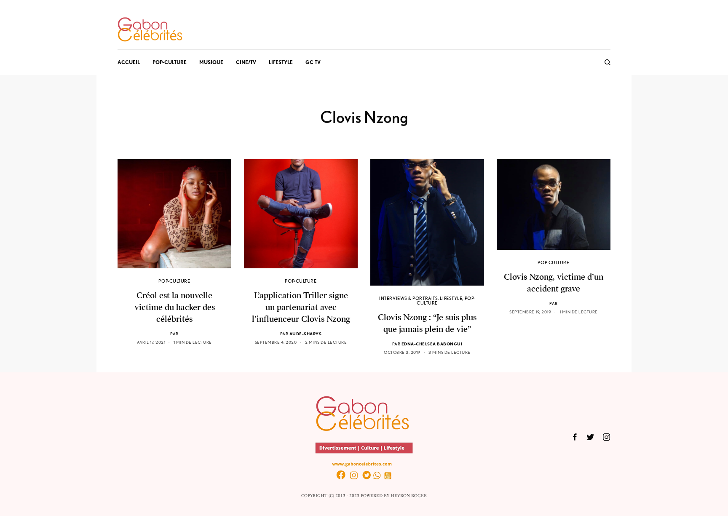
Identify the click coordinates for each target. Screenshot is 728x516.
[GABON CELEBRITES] (150, 30)
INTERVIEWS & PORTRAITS (408, 298)
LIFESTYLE (451, 298)
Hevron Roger (409, 495)
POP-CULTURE (174, 281)
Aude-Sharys (305, 333)
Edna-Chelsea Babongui (432, 343)
